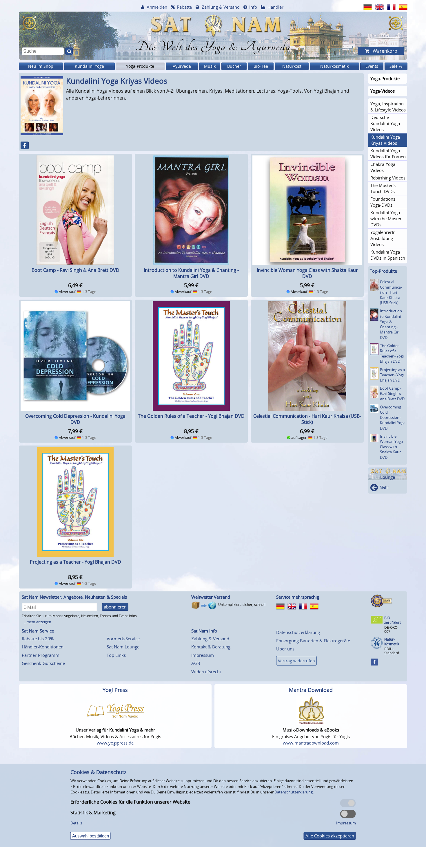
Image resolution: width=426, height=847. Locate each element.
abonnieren (115, 607)
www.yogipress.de (115, 743)
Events (371, 66)
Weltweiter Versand (210, 597)
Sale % (395, 66)
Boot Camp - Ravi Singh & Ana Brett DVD (75, 270)
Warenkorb (384, 51)
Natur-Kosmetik (391, 641)
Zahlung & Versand (221, 7)
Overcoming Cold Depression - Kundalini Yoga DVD (75, 419)
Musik (210, 66)
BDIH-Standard (391, 650)
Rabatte (184, 7)
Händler (275, 7)
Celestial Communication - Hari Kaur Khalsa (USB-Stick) (307, 419)
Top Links (116, 655)
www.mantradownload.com (311, 743)
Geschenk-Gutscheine (43, 663)
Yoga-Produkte (140, 66)
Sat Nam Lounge (123, 647)
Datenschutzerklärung (298, 632)
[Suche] (69, 51)
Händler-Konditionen (42, 647)
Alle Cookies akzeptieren (329, 836)
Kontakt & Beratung (210, 647)
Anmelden (157, 7)
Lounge (387, 477)
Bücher (234, 66)
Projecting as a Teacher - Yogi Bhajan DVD (75, 562)
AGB (195, 663)
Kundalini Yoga (89, 66)
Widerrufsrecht (206, 671)
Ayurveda (182, 66)
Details (76, 823)
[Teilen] (25, 145)
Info (253, 7)
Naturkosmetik (334, 66)
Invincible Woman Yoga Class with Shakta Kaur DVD (307, 273)
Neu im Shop (40, 66)
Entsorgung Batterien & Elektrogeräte (313, 641)
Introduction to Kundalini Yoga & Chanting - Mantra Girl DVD (191, 273)
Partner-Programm (40, 655)
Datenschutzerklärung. (294, 792)
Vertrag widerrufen (296, 660)
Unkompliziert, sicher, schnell (241, 604)
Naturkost (291, 66)
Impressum (202, 655)
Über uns (285, 649)
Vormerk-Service (123, 638)
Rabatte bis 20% (38, 638)
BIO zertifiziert (392, 620)
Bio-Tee (261, 66)
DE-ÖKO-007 (391, 629)
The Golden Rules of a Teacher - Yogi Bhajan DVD (191, 416)
